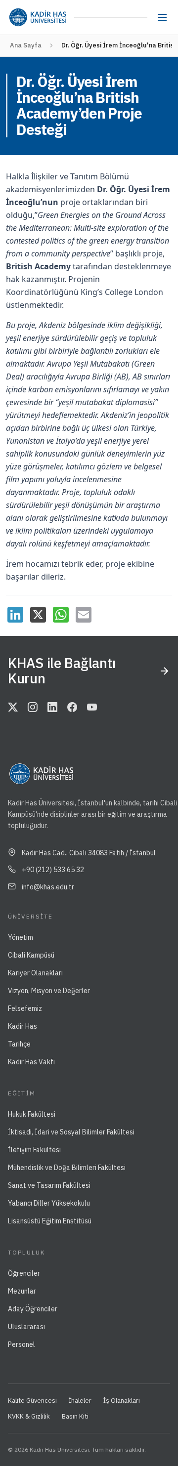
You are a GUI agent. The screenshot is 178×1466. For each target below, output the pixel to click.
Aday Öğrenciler (32, 1308)
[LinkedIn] (15, 614)
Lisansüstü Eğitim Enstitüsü (49, 1220)
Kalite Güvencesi (32, 1400)
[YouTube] (92, 708)
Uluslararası (26, 1326)
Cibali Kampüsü (31, 955)
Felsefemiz (25, 1008)
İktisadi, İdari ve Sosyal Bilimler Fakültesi (71, 1132)
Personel (21, 1344)
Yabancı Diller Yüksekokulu (49, 1203)
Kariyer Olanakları (35, 972)
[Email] (83, 614)
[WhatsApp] (60, 614)
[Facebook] (72, 708)
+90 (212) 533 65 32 (53, 869)
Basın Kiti (75, 1416)
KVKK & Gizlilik (29, 1416)
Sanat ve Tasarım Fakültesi (49, 1185)
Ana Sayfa (26, 45)
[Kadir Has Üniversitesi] (37, 17)
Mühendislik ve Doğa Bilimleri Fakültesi (67, 1167)
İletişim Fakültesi (34, 1149)
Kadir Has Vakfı (31, 1061)
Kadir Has (22, 1026)
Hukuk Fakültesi (31, 1114)
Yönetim (20, 937)
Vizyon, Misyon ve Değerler (49, 990)
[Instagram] (33, 708)
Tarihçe (19, 1044)
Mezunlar (22, 1291)
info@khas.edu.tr (48, 886)
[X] (38, 614)
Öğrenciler (24, 1273)
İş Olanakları (121, 1400)
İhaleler (80, 1400)
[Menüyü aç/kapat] (162, 17)
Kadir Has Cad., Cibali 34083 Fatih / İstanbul (89, 852)
